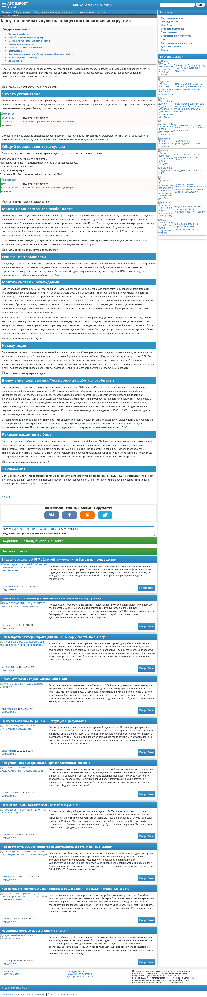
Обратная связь (10, 974)
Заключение (15, 61)
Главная (78, 5)
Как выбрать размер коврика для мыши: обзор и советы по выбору (53, 637)
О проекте (91, 5)
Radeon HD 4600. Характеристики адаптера (47, 187)
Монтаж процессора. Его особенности (29, 40)
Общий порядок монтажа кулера (26, 37)
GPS (163, 39)
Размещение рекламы (79, 974)
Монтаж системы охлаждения (25, 47)
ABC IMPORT (17, 3)
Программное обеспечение (177, 43)
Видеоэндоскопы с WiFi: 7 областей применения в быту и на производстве (59, 559)
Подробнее (146, 588)
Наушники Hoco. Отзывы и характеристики (35, 930)
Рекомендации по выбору (22, 57)
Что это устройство (18, 34)
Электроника (169, 32)
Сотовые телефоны (172, 28)
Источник (7, 496)
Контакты (105, 5)
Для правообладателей (80, 976)
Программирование (173, 18)
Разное (165, 50)
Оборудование (9, 589)
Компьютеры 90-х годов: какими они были (34, 679)
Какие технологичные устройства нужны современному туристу (51, 598)
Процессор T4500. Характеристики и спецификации (41, 805)
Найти (200, 4)
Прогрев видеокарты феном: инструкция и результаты (44, 721)
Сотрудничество (76, 971)
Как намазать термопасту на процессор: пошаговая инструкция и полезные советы (66, 889)
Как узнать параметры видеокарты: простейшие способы (46, 763)
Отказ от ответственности (62, 994)
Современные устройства (176, 35)
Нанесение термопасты (21, 44)
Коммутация (15, 51)
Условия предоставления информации (23, 994)
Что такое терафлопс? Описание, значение (48, 121)
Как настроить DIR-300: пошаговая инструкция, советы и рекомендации (57, 847)
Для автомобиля (171, 46)
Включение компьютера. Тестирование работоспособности (41, 54)
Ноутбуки (167, 25)
